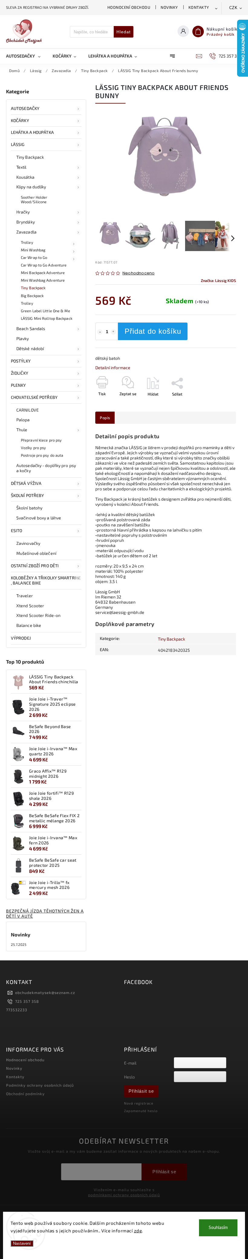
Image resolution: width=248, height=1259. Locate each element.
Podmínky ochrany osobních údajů (40, 1085)
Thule (22, 429)
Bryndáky (25, 221)
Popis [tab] (105, 417)
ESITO (16, 530)
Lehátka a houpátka (32, 132)
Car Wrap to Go (34, 257)
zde (138, 1230)
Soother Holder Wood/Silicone (34, 199)
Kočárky (20, 120)
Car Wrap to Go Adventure (44, 265)
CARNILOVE (27, 409)
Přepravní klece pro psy (41, 440)
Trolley (27, 242)
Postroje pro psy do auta (42, 455)
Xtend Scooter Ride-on (38, 615)
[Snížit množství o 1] (100, 332)
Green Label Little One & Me (45, 310)
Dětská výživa (26, 483)
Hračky (23, 211)
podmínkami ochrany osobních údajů (124, 1194)
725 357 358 (27, 1001)
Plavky (22, 338)
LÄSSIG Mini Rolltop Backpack (46, 318)
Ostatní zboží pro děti (35, 565)
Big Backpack (32, 295)
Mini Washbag (33, 249)
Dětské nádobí (30, 348)
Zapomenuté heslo (141, 1111)
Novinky (169, 7)
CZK (233, 7)
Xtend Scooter (30, 605)
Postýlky (21, 360)
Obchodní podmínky (25, 1093)
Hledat (123, 31)
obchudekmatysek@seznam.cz (45, 992)
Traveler (24, 595)
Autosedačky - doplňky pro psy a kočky (46, 468)
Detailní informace (112, 367)
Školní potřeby (27, 495)
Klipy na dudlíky (31, 186)
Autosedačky (25, 108)
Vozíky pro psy (33, 447)
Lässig (18, 144)
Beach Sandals (30, 328)
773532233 (16, 1009)
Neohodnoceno (138, 273)
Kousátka (25, 177)
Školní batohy (29, 507)
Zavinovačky (28, 543)
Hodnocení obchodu (129, 7)
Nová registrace (138, 1103)
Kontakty (198, 7)
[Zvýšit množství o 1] (113, 332)
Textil (21, 167)
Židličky (19, 373)
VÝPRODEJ (21, 638)
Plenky (18, 385)
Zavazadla (26, 231)
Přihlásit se (141, 1091)
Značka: (218, 280)
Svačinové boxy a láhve (38, 517)
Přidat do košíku (153, 331)
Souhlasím (218, 1227)
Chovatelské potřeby (34, 397)
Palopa (23, 419)
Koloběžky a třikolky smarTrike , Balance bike (46, 580)
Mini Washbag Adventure (43, 280)
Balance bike (28, 625)
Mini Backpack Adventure (43, 272)
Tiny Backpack (30, 157)
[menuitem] (26, 56)
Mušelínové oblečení (36, 553)
